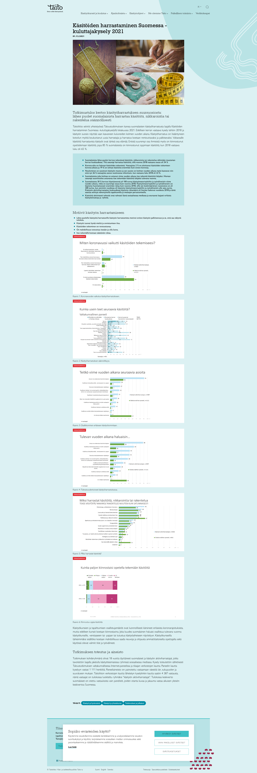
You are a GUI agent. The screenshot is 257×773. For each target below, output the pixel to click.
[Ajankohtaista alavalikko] (126, 13)
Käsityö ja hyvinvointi (91, 703)
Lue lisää (72, 747)
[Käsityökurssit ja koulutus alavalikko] (107, 13)
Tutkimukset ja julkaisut (134, 703)
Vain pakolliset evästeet (171, 743)
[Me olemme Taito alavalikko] (167, 13)
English (103, 769)
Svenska (110, 769)
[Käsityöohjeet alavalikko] (144, 13)
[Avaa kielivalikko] (200, 7)
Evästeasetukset (172, 751)
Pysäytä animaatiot (66, 761)
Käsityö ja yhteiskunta (112, 703)
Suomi (97, 769)
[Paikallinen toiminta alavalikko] (192, 13)
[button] (207, 7)
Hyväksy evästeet (171, 734)
